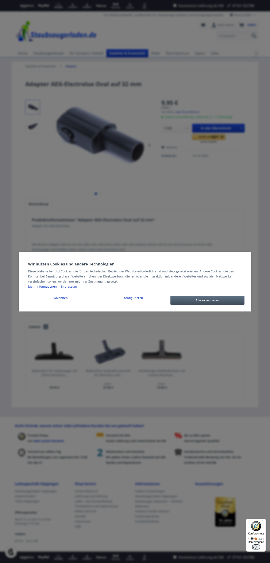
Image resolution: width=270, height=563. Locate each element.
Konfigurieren (133, 298)
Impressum (69, 286)
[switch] (256, 546)
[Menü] (263, 521)
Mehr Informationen (43, 286)
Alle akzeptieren (207, 300)
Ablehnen (61, 298)
